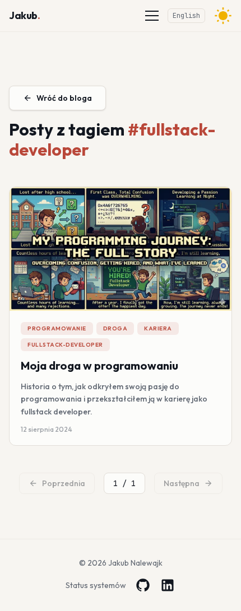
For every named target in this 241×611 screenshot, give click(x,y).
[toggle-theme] (223, 16)
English (186, 15)
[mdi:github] (143, 585)
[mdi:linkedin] (167, 585)
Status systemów (96, 585)
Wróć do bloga (64, 98)
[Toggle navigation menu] (152, 16)
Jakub (24, 15)
